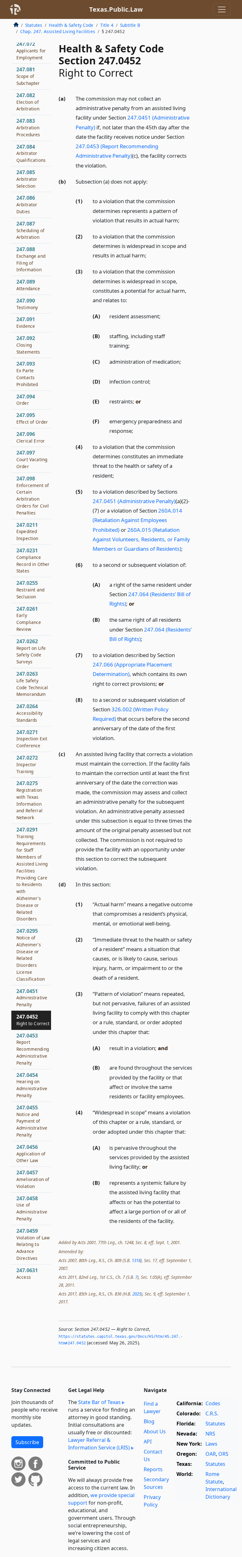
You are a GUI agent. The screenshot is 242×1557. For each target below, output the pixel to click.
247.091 (25, 322)
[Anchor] (110, 165)
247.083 (28, 127)
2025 (136, 1294)
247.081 (28, 76)
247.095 (32, 418)
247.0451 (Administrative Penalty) (134, 501)
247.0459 (33, 1244)
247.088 (30, 259)
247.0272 (27, 764)
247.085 (26, 179)
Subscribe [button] (27, 1442)
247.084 (31, 153)
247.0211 (27, 531)
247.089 (28, 284)
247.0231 (32, 560)
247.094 (25, 399)
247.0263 (32, 683)
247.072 (31, 50)
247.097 (31, 459)
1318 (136, 1260)
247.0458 (31, 1208)
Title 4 (106, 25)
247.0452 (33, 1019)
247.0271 (31, 739)
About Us (155, 1431)
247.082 (27, 102)
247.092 (28, 345)
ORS (223, 1453)
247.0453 (32, 1049)
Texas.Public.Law (116, 9)
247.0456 (30, 1153)
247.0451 (31, 998)
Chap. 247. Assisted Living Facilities (57, 31)
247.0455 (31, 1121)
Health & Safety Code (71, 25)
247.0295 (30, 954)
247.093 (27, 373)
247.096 (30, 437)
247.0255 (30, 589)
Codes (212, 1403)
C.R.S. (211, 1413)
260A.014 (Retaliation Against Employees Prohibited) (137, 520)
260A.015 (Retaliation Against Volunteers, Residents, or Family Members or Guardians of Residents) (141, 539)
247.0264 (29, 713)
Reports (153, 1469)
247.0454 (31, 1085)
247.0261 (28, 618)
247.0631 (27, 1273)
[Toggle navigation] (222, 9)
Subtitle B (130, 25)
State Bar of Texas (99, 1402)
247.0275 (29, 800)
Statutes (33, 25)
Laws (211, 1443)
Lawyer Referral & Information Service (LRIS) (99, 1444)
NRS (210, 1433)
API (148, 1441)
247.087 (30, 230)
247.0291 (32, 874)
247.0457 (32, 1179)
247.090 (27, 303)
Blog (149, 1421)
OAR (210, 1453)
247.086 (26, 204)
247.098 (32, 495)
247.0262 (31, 651)
